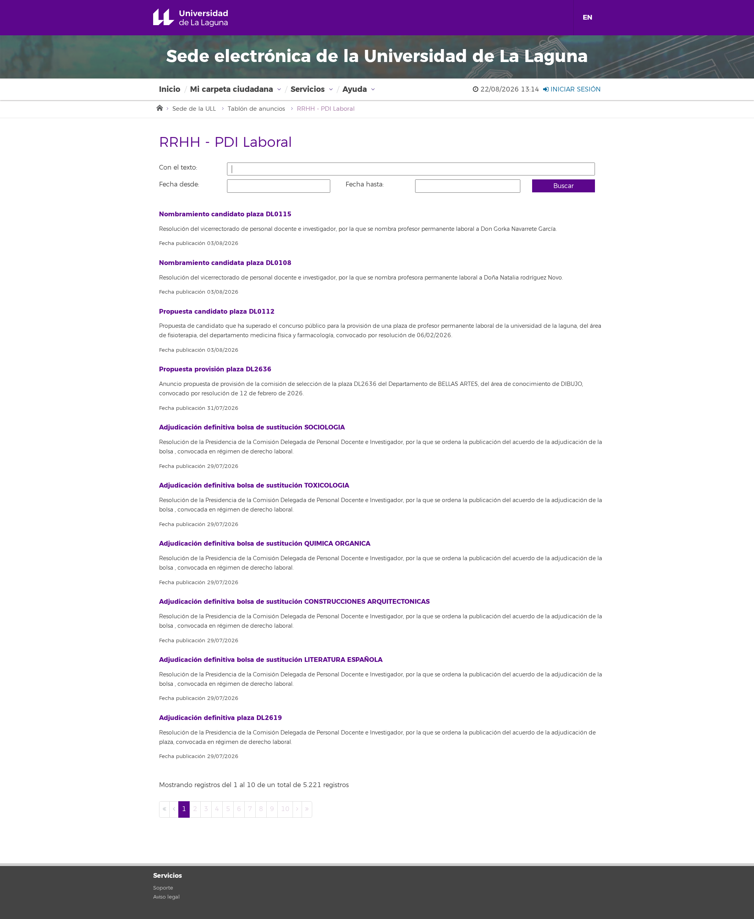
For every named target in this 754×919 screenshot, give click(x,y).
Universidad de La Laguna (201, 18)
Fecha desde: (179, 184)
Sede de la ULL (194, 109)
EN (587, 17)
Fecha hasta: (365, 184)
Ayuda (354, 89)
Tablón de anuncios (256, 109)
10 (285, 809)
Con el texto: (178, 168)
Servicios (308, 89)
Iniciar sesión (575, 89)
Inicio (169, 89)
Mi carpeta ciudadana (231, 89)
